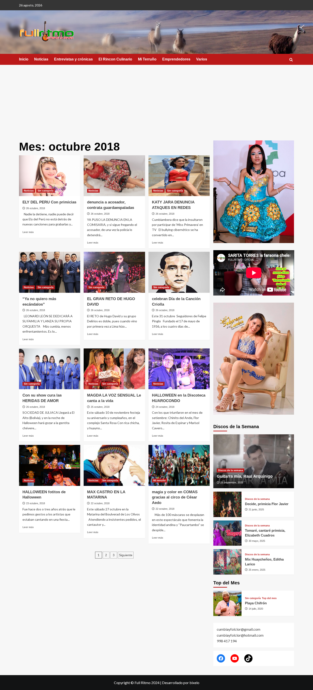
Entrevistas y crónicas (73, 59)
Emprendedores (176, 59)
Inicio (23, 59)
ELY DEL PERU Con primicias (49, 202)
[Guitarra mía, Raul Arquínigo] (253, 461)
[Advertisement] (156, 99)
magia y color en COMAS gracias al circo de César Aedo (175, 497)
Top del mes (269, 598)
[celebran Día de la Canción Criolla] (179, 272)
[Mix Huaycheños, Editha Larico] (227, 562)
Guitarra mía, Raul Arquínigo (245, 476)
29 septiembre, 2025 (231, 482)
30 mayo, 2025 (257, 540)
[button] (291, 60)
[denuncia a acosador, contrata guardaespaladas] (114, 175)
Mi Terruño (147, 59)
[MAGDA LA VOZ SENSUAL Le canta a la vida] (114, 368)
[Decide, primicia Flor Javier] (227, 504)
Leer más (28, 232)
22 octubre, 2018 (100, 503)
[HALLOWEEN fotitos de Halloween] (49, 465)
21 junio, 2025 (256, 509)
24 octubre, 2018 (165, 406)
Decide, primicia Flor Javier (266, 504)
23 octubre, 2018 (35, 503)
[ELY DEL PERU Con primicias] (49, 175)
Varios (201, 59)
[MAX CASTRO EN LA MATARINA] (114, 465)
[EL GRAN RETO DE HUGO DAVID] (114, 272)
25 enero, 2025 (257, 569)
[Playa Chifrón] (227, 603)
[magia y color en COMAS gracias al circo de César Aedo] (179, 465)
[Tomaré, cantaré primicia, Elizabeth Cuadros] (227, 533)
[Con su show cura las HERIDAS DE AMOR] (49, 368)
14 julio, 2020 (256, 608)
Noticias (41, 59)
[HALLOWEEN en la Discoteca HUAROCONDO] (179, 368)
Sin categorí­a (45, 190)
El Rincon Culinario (115, 59)
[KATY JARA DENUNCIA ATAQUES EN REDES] (179, 175)
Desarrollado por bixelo (180, 682)
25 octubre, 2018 (100, 406)
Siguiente (125, 555)
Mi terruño (159, 480)
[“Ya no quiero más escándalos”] (49, 272)
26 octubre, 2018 (35, 208)
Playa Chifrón (256, 603)
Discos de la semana (230, 470)
